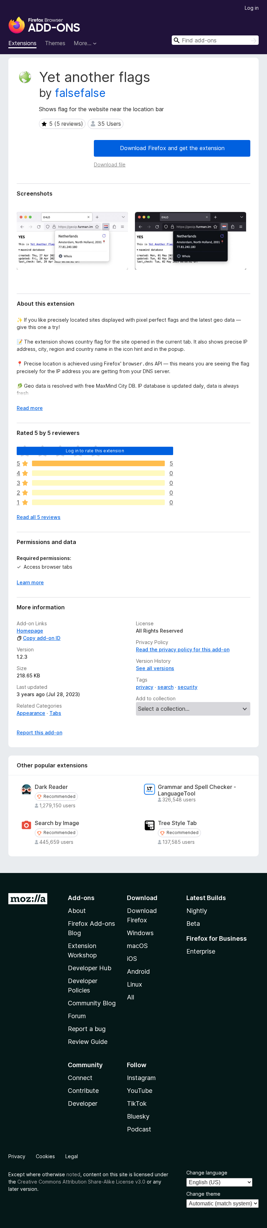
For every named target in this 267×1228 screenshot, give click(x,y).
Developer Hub (89, 968)
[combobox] (215, 40)
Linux (134, 984)
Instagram (141, 1077)
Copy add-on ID (41, 638)
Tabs (55, 713)
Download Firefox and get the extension (172, 148)
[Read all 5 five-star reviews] (98, 463)
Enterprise (200, 951)
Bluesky (138, 1116)
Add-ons (81, 897)
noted (73, 1174)
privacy (144, 687)
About (77, 910)
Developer (82, 1103)
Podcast (139, 1129)
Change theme (203, 1194)
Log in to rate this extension (95, 450)
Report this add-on (39, 732)
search (165, 687)
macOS (137, 945)
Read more (30, 408)
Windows (140, 933)
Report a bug (87, 1028)
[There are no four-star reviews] (98, 473)
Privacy (16, 1156)
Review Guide (87, 1041)
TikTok (137, 1103)
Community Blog (92, 1003)
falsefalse (80, 93)
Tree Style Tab (177, 823)
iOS (132, 958)
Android (138, 971)
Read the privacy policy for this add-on (182, 649)
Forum (77, 1016)
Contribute (83, 1090)
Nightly (196, 910)
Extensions (22, 43)
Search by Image (57, 823)
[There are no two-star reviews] (98, 492)
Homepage (30, 631)
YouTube (139, 1090)
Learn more (30, 582)
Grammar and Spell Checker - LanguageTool (197, 790)
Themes (55, 43)
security (187, 687)
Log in (252, 8)
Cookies (45, 1156)
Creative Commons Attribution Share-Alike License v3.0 (81, 1182)
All (130, 997)
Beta (193, 923)
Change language (206, 1173)
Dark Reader (51, 787)
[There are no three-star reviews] (98, 483)
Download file (110, 164)
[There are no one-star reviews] (98, 502)
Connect (80, 1077)
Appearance (31, 713)
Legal (71, 1156)
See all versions (155, 668)
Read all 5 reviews (38, 517)
